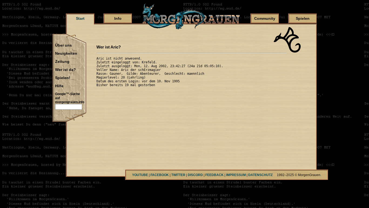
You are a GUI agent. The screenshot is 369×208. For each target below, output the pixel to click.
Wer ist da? (65, 70)
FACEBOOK (159, 175)
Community (264, 18)
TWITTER (178, 175)
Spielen (303, 18)
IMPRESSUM (236, 175)
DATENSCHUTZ (260, 175)
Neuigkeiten (66, 54)
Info (118, 18)
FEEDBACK (214, 175)
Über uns (63, 45)
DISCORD (195, 175)
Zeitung (62, 62)
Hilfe (59, 86)
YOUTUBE (140, 175)
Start (80, 18)
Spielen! (62, 78)
